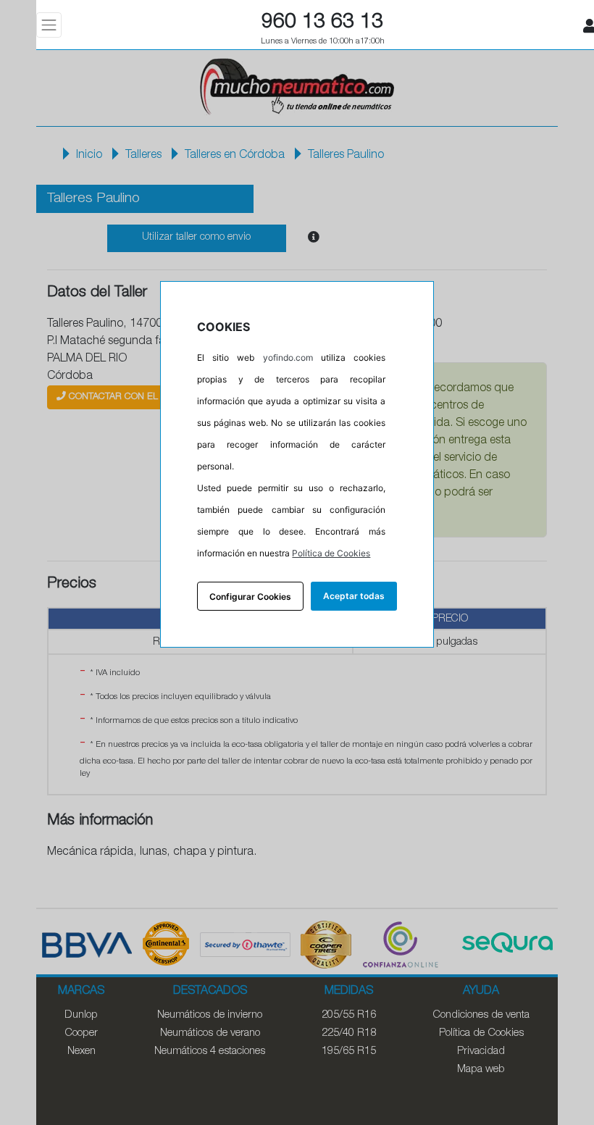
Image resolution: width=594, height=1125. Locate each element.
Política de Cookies (331, 553)
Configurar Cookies (250, 596)
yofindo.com (288, 357)
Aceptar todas (354, 595)
